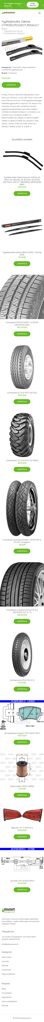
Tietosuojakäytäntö (9, 1001)
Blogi (4, 989)
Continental (6, 70)
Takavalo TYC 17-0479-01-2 (22, 828)
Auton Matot (6, 957)
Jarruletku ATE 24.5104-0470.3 (22, 881)
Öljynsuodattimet (28, 67)
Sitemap (5, 1005)
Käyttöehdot (7, 997)
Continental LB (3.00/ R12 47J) (22, 680)
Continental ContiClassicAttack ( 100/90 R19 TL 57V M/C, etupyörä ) (22, 541)
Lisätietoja (11, 85)
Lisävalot (5, 961)
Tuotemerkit (16, 67)
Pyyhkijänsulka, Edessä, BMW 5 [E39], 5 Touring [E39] (22, 253)
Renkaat (5, 965)
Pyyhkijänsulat (16, 70)
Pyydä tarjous (33, 4)
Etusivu (4, 29)
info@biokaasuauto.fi (10, 944)
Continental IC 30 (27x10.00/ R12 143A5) (22, 460)
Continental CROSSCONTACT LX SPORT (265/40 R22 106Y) (22, 323)
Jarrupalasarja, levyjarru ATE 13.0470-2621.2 (22, 733)
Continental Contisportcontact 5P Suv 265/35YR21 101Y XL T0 (22, 611)
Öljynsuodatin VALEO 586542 (22, 786)
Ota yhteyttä (7, 993)
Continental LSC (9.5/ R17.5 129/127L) (22, 393)
